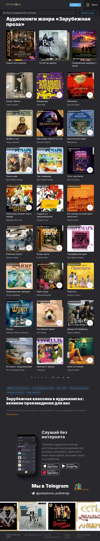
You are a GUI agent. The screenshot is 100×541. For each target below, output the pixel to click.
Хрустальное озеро (76, 139)
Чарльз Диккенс (13, 142)
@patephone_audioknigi (52, 493)
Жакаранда (42, 101)
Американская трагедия (18, 291)
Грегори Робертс (44, 142)
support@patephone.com (33, 535)
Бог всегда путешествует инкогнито (80, 215)
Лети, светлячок (75, 176)
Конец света (43, 254)
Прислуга (71, 291)
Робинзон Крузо (14, 254)
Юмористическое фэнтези (18, 388)
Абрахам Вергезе (44, 295)
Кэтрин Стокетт (74, 295)
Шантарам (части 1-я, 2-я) (49, 139)
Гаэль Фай (41, 105)
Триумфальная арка (76, 254)
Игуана (9, 329)
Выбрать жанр (87, 13)
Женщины (72, 101)
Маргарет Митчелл (14, 220)
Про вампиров (34, 392)
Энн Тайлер (41, 333)
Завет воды (42, 291)
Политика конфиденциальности (52, 536)
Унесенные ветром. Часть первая (19, 215)
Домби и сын (12, 139)
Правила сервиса (67, 536)
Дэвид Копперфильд (77, 329)
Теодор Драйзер (13, 295)
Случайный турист (46, 329)
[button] (75, 5)
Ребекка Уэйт (42, 258)
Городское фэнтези (16, 392)
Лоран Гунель (73, 220)
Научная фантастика (79, 388)
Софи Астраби (12, 105)
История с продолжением (19, 366)
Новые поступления (16, 63)
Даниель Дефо (12, 258)
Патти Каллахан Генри (15, 370)
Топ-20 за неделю (48, 63)
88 (53, 377)
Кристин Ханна (73, 105)
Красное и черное (45, 366)
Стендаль (41, 370)
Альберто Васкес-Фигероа (17, 333)
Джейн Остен (42, 220)
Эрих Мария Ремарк (14, 180)
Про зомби (62, 388)
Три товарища (44, 176)
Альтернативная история (43, 388)
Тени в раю (11, 176)
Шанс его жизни (75, 366)
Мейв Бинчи (72, 142)
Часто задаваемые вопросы (83, 536)
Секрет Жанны (13, 101)
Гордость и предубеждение (44, 215)
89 (58, 377)
